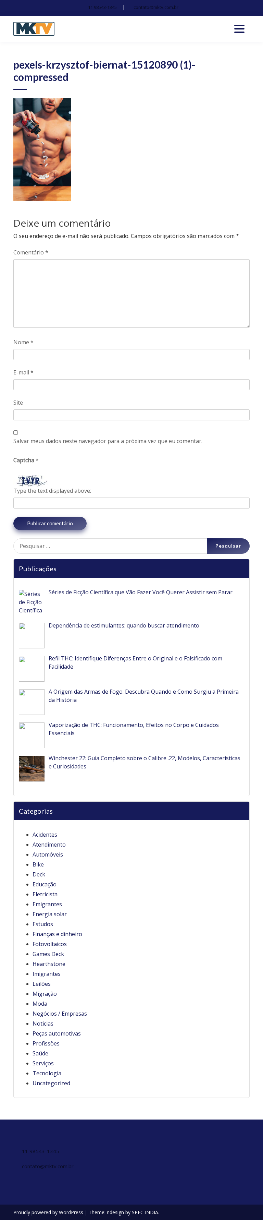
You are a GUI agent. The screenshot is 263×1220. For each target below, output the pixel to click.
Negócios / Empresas (60, 1013)
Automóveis (48, 854)
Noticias (43, 1023)
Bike (38, 864)
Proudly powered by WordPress (49, 1212)
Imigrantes (47, 974)
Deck (39, 874)
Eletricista (45, 894)
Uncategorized (51, 1083)
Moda (40, 1003)
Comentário (30, 252)
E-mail (23, 372)
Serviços (43, 1063)
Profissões (46, 1043)
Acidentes (45, 834)
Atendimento (49, 844)
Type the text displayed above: (52, 490)
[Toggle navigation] (239, 29)
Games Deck (48, 954)
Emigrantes (47, 904)
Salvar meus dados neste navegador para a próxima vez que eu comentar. (107, 441)
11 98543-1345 (102, 7)
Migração (45, 993)
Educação (45, 884)
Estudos (43, 924)
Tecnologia (47, 1073)
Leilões (42, 984)
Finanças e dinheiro (57, 934)
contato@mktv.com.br (156, 7)
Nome (23, 342)
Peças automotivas (57, 1033)
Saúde (40, 1053)
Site (18, 402)
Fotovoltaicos (50, 944)
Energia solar (50, 914)
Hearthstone (49, 964)
